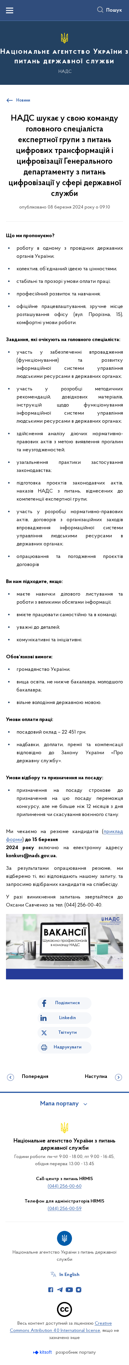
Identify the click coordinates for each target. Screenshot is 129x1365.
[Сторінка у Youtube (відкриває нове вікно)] (69, 1289)
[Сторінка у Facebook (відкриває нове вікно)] (50, 1289)
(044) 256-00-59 (65, 1208)
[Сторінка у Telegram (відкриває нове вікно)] (60, 1289)
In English (69, 1274)
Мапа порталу (59, 1104)
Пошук (114, 10)
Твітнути (67, 1032)
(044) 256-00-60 (65, 1186)
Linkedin (67, 1018)
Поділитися (67, 1003)
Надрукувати (68, 1047)
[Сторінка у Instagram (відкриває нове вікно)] (78, 1289)
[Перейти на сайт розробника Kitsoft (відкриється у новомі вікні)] (43, 1352)
